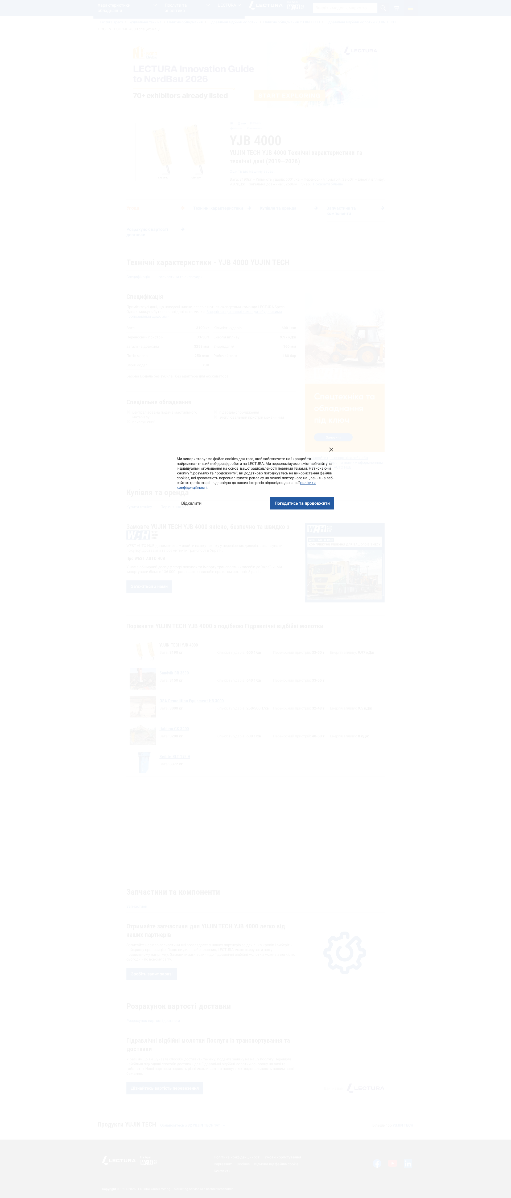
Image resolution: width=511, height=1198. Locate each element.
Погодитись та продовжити (302, 503)
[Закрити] (331, 449)
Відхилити (191, 503)
